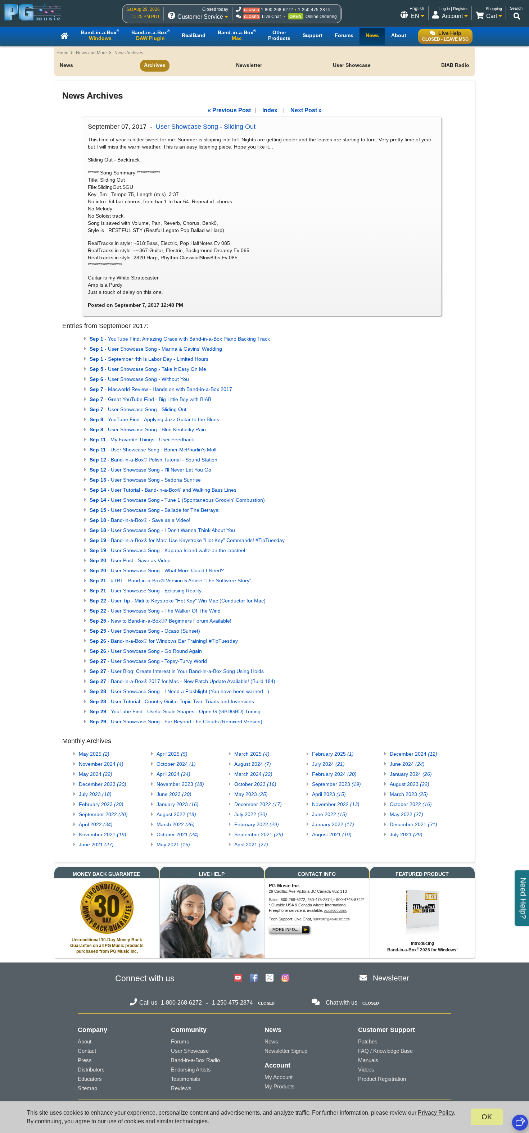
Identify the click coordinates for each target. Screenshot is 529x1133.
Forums (180, 1041)
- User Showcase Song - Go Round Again (146, 651)
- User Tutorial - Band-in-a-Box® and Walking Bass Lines (163, 490)
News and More (91, 52)
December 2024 (413, 754)
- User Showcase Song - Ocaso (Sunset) (145, 631)
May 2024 (95, 774)
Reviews (181, 1088)
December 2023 (102, 784)
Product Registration (382, 1079)
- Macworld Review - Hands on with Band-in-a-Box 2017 (161, 389)
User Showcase (352, 65)
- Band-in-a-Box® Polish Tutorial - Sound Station (153, 460)
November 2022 (336, 804)
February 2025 (333, 754)
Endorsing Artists (191, 1069)
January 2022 (333, 824)
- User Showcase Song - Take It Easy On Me (148, 369)
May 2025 (94, 754)
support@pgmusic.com (332, 919)
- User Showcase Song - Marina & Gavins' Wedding (156, 349)
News (66, 65)
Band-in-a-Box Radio (195, 1060)
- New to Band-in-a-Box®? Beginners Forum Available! (160, 621)
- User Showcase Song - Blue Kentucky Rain (148, 429)
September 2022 (103, 814)
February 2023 (101, 804)
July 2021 (406, 834)
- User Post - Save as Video (130, 560)
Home (62, 52)
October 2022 (411, 804)
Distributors (91, 1069)
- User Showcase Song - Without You (139, 379)
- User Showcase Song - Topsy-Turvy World (148, 661)
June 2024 (407, 764)
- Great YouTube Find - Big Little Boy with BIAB (150, 399)
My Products (279, 1086)
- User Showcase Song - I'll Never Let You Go (150, 470)
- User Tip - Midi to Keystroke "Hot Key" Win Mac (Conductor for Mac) (178, 601)
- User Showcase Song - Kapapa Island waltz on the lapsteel (167, 550)
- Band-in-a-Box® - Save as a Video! (140, 520)
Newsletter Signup (285, 1051)
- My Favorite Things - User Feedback (142, 439)
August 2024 (252, 764)
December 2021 (413, 824)
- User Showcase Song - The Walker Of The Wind (155, 611)
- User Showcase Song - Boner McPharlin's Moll (153, 449)
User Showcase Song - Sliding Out (206, 126)
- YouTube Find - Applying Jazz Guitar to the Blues (154, 419)
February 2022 (256, 824)
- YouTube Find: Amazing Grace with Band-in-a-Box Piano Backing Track (180, 339)
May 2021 (173, 844)
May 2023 (251, 794)
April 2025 (172, 754)
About (84, 1041)
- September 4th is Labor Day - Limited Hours (149, 359)
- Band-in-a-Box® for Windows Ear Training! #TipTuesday (164, 641)
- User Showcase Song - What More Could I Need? (157, 570)
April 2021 (251, 844)
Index (269, 110)
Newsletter (249, 65)
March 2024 (253, 774)
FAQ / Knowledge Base (385, 1051)
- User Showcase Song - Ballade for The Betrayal (155, 510)
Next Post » (306, 110)
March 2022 (176, 824)
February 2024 (334, 774)
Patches (367, 1041)
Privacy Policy (436, 1113)
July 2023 (95, 794)
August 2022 (176, 814)
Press (85, 1060)
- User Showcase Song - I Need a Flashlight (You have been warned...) (179, 691)
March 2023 (409, 794)
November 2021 (102, 834)
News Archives (128, 52)
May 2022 (406, 814)
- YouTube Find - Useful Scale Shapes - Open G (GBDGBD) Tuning (175, 711)
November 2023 (180, 784)
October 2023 (255, 784)
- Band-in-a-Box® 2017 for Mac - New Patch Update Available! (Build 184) (182, 681)
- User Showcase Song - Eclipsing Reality (146, 590)
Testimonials (185, 1079)
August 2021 (332, 834)
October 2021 (178, 834)
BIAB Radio (455, 65)
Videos (366, 1069)
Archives (155, 65)
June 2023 (174, 794)
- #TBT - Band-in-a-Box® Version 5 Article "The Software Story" (170, 580)
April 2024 (173, 774)
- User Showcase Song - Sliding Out (138, 409)
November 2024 (101, 764)
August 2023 (409, 784)
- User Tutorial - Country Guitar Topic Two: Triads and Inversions (172, 701)
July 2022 (250, 814)
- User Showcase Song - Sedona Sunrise (145, 480)
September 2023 (336, 784)
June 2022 (329, 814)
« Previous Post (229, 110)
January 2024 (411, 774)
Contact (87, 1051)
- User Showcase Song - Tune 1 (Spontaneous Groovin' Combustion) (177, 500)
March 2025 (252, 754)
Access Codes (335, 911)
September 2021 (258, 834)
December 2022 (258, 804)
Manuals (368, 1060)
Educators (90, 1079)
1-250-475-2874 (314, 9)
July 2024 (328, 764)
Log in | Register (453, 8)
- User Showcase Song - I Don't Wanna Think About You (162, 530)
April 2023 (329, 794)
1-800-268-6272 (277, 9)
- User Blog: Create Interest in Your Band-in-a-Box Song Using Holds (177, 671)
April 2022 (96, 824)
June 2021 (96, 844)
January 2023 (178, 804)
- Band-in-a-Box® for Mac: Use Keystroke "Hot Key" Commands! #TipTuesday (187, 540)
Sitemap (87, 1088)
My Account (278, 1077)
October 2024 (176, 764)
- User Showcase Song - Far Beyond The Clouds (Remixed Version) (176, 721)
